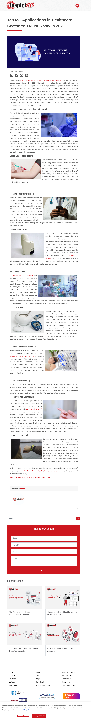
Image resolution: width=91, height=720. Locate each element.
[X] (16, 75)
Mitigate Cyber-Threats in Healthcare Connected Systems (31, 477)
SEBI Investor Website (43, 685)
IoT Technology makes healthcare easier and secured (44, 471)
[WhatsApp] (26, 75)
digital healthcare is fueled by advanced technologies (40, 80)
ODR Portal (13, 685)
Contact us (66, 682)
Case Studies (40, 682)
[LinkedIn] (11, 75)
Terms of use (67, 679)
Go (78, 518)
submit (44, 570)
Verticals (12, 682)
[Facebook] (21, 75)
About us (12, 675)
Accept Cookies (39, 716)
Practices (12, 679)
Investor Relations (68, 672)
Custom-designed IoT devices (21, 275)
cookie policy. (26, 710)
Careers (38, 675)
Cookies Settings (23, 716)
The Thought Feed (69, 685)
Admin (22, 488)
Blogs (38, 679)
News (38, 672)
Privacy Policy (67, 675)
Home (11, 672)
